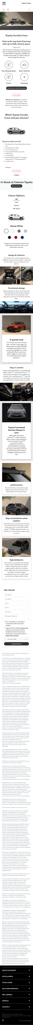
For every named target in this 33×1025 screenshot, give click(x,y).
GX (16, 199)
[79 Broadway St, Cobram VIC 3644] (8, 9)
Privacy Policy (15, 1015)
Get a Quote (16, 171)
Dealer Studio (28, 1020)
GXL (16, 202)
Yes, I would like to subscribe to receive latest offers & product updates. (15, 623)
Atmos (16, 205)
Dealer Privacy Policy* (12, 635)
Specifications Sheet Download (16, 88)
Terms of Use (22, 1015)
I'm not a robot (11, 639)
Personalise (16, 95)
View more (8, 167)
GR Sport (16, 208)
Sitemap (10, 1015)
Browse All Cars (16, 186)
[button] (29, 9)
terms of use (24, 628)
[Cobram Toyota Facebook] (3, 1020)
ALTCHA (26, 639)
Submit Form (16, 644)
